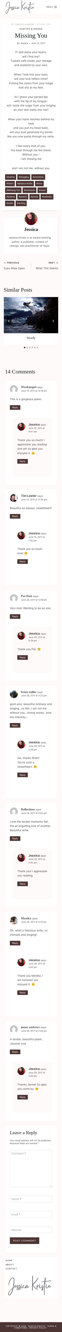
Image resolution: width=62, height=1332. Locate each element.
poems (11, 196)
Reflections (28, 809)
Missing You (13, 190)
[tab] (24, 347)
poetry (23, 196)
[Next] (53, 321)
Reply (15, 407)
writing (21, 203)
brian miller (28, 692)
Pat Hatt (26, 596)
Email (15, 1214)
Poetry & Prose (31, 28)
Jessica (24, 43)
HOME (9, 1260)
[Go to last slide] (8, 321)
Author (11, 177)
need (42, 190)
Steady (31, 337)
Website (16, 1230)
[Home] (12, 24)
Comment (18, 1153)
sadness (47, 196)
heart (10, 183)
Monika (26, 918)
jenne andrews (30, 1027)
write (10, 203)
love (39, 183)
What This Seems (47, 265)
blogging (24, 177)
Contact (11, 1269)
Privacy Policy (38, 1328)
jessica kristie (24, 183)
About (10, 1264)
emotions (38, 177)
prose (34, 196)
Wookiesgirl (28, 387)
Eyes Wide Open (14, 265)
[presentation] (31, 315)
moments (29, 190)
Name (16, 1199)
